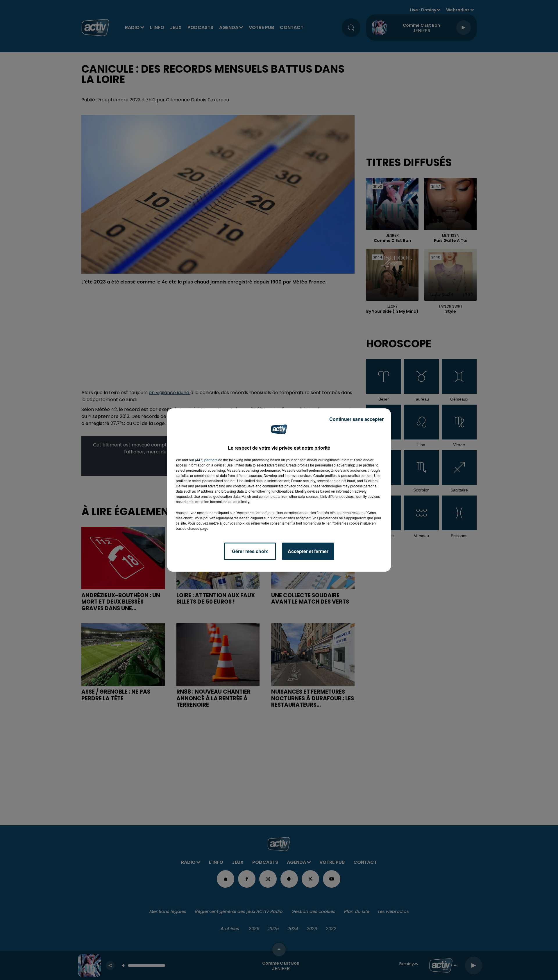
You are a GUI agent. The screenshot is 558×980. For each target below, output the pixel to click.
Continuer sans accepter (356, 419)
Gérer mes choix (250, 551)
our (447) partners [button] (203, 459)
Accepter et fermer (308, 551)
